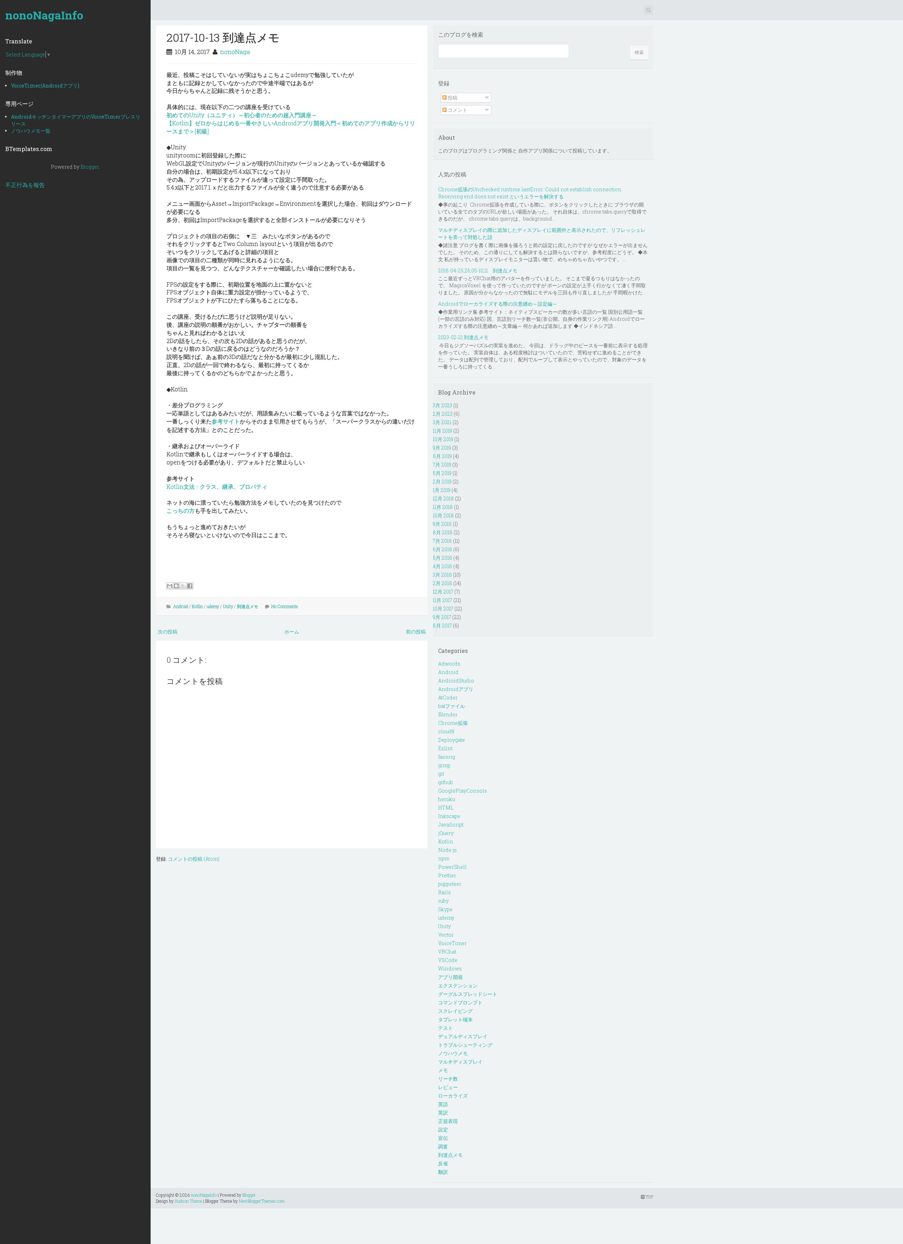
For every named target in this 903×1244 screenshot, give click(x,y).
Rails (444, 892)
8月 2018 (443, 532)
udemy (213, 606)
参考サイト (226, 421)
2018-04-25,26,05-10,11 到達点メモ (477, 270)
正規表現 (448, 1121)
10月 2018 (443, 515)
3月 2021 (442, 422)
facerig (446, 756)
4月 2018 (442, 566)
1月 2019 (441, 490)
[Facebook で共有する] (189, 585)
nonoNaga (235, 52)
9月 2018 (442, 524)
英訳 (443, 1112)
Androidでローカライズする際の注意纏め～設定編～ (497, 303)
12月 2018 (443, 498)
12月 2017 (443, 591)
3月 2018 (442, 574)
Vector (446, 934)
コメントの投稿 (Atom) (193, 858)
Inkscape (449, 816)
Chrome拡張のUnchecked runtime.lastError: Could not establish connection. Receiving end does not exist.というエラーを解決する (530, 193)
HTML (446, 807)
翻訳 (443, 1171)
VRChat (447, 951)
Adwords (449, 663)
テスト (445, 1027)
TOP (648, 1197)
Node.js (447, 850)
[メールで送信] (169, 585)
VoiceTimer (452, 943)
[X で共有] (183, 585)
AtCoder (447, 697)
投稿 (452, 97)
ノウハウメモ (453, 1053)
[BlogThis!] (176, 585)
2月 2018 (442, 583)
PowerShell (452, 867)
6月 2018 (442, 549)
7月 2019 (442, 464)
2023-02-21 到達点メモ (463, 337)
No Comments (284, 606)
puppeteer (449, 884)
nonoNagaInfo (44, 15)
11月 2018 (443, 507)
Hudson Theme (188, 1201)
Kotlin (197, 606)
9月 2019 (442, 447)
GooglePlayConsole (462, 790)
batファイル (451, 706)
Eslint (445, 748)
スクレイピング (455, 1011)
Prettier (447, 875)
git (441, 773)
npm (443, 858)
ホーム (291, 631)
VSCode (447, 960)
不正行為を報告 (25, 184)
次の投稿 (167, 631)
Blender (447, 714)
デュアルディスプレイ (462, 1036)
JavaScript (450, 824)
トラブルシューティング (465, 1044)
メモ (443, 1070)
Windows (450, 968)
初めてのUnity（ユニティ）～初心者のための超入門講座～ (241, 115)
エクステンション (458, 985)
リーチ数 (448, 1078)
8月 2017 (442, 625)
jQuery (446, 833)
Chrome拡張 (453, 723)
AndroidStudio (456, 680)
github (445, 782)
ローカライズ (453, 1095)
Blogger (89, 166)
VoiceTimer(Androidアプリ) (45, 85)
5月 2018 (442, 557)
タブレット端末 (455, 1019)
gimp (444, 765)
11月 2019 (442, 430)
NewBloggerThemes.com (262, 1201)
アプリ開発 (450, 977)
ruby (443, 900)
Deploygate (451, 740)
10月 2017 (443, 608)
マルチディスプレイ (460, 1061)
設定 (443, 1129)
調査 (443, 1146)
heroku (446, 799)
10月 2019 (443, 439)
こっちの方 (180, 510)
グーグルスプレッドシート (467, 994)
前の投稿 (416, 631)
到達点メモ (247, 606)
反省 (443, 1163)
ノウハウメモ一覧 (30, 130)
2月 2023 (443, 413)
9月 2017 (442, 617)
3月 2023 (442, 405)
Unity (228, 606)
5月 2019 (442, 473)
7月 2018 (442, 540)
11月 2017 (442, 600)
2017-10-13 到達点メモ (223, 37)
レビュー (448, 1087)
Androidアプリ (455, 689)
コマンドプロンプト (460, 1002)
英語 (443, 1104)
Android (180, 606)
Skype (445, 909)
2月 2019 (442, 481)
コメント (457, 110)
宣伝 (443, 1138)
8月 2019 (442, 456)
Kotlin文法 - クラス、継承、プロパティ (216, 486)
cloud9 (446, 731)
